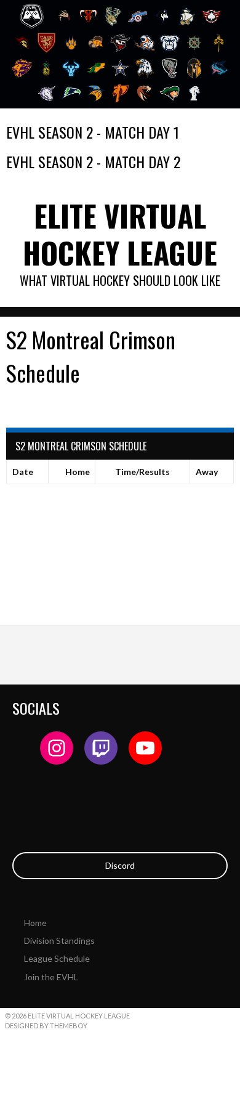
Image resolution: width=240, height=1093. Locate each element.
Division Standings (59, 940)
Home (35, 922)
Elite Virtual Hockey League (120, 233)
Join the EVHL (51, 977)
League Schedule (57, 958)
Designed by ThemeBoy (46, 1026)
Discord (120, 865)
